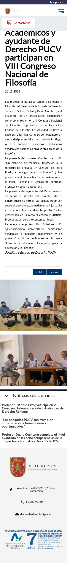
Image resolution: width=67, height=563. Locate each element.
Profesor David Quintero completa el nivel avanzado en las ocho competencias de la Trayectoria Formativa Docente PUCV (33, 437)
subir (39, 272)
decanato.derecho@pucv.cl (36, 514)
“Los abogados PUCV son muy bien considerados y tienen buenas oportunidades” (27, 422)
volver (54, 272)
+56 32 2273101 (36, 502)
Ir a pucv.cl (57, 2)
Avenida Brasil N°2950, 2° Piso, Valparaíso (36, 489)
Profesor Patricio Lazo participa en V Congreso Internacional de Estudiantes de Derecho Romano (33, 408)
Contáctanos (22, 22)
